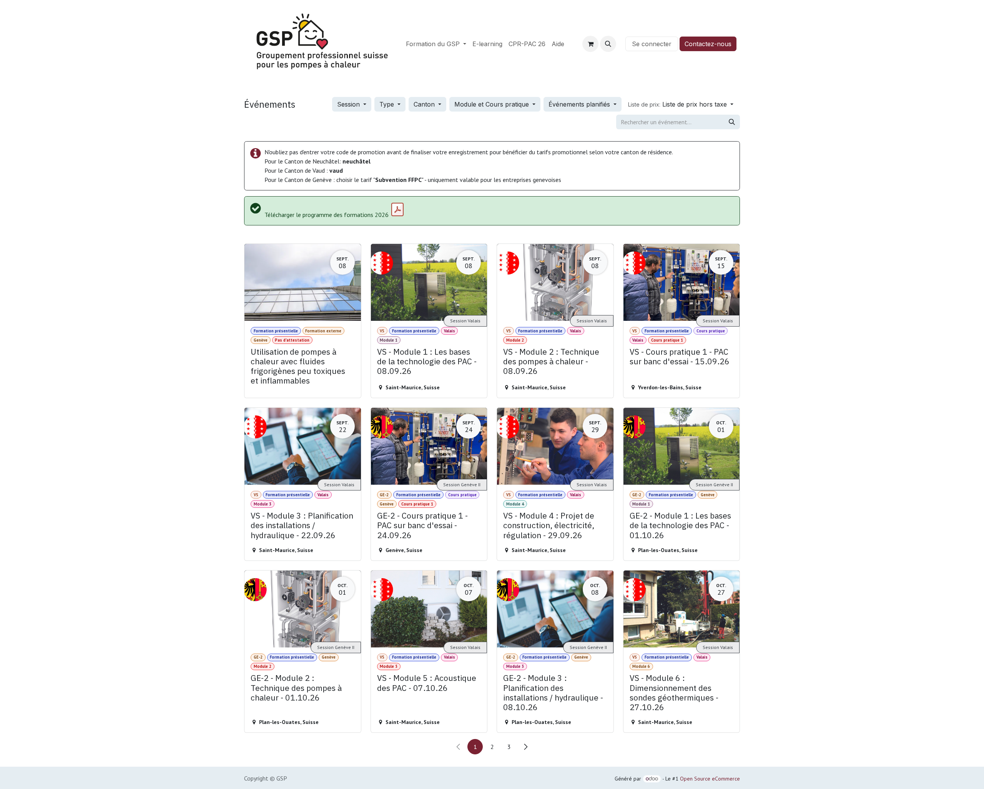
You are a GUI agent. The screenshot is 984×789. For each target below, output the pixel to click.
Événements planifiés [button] (580, 104)
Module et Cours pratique (492, 104)
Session (349, 104)
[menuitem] (436, 44)
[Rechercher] (732, 122)
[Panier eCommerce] (590, 44)
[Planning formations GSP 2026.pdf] (397, 209)
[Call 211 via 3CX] (621, 44)
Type (387, 104)
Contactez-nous (708, 44)
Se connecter (652, 44)
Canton (425, 104)
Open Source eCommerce (710, 778)
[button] (608, 44)
